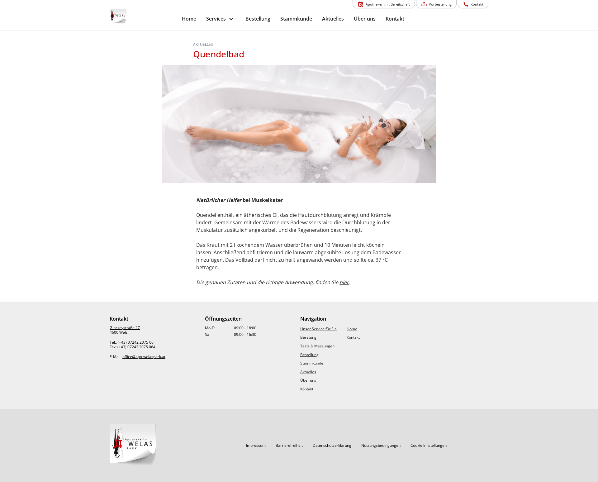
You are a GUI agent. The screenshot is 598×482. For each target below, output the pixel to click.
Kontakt (306, 389)
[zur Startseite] (143, 16)
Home (352, 329)
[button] (256, 446)
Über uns (308, 380)
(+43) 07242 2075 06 (136, 342)
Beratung (308, 337)
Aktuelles (308, 372)
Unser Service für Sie (318, 329)
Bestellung (309, 354)
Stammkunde (311, 363)
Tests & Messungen (317, 346)
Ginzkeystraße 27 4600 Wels (125, 330)
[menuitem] (189, 18)
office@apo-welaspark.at (143, 356)
